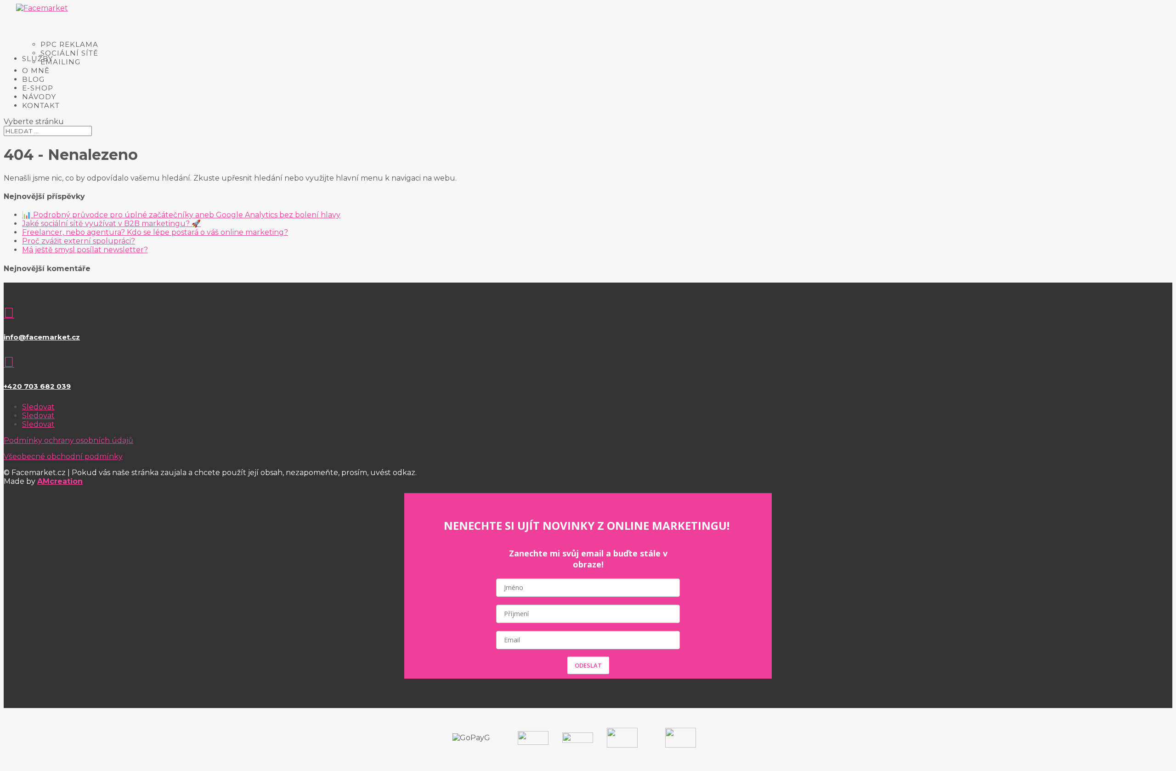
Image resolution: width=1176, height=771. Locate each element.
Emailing (60, 61)
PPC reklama (69, 44)
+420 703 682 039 (37, 386)
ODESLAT (588, 665)
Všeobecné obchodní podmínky (63, 456)
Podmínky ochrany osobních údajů (68, 440)
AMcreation (60, 481)
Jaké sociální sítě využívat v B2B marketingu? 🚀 (111, 223)
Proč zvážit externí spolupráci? (78, 241)
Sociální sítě (69, 53)
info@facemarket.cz (42, 337)
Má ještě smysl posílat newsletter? (85, 249)
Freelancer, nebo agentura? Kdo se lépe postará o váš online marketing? (155, 232)
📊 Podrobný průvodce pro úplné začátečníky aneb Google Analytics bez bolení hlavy (181, 214)
